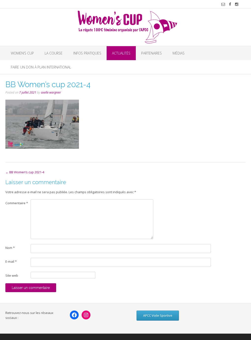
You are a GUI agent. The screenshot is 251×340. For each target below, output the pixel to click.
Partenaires (151, 53)
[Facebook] (74, 315)
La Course (54, 53)
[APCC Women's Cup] (125, 27)
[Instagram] (86, 315)
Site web (11, 275)
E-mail (11, 261)
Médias (179, 53)
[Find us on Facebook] (230, 4)
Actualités (121, 53)
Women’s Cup (22, 53)
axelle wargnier (51, 92)
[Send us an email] (223, 4)
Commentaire (16, 203)
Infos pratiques (87, 53)
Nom (10, 247)
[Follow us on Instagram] (236, 4)
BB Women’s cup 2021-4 (24, 172)
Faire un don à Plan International (41, 67)
